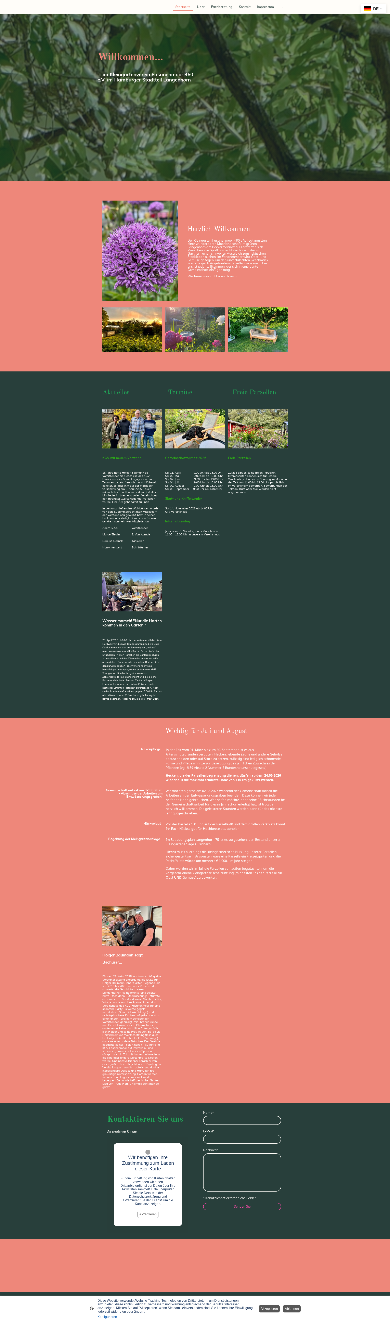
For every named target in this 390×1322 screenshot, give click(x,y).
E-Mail (208, 1131)
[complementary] (373, 9)
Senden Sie (242, 1206)
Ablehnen (292, 1308)
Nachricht (210, 1150)
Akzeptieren (148, 1214)
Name (208, 1112)
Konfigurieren (107, 1317)
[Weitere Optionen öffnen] (282, 7)
